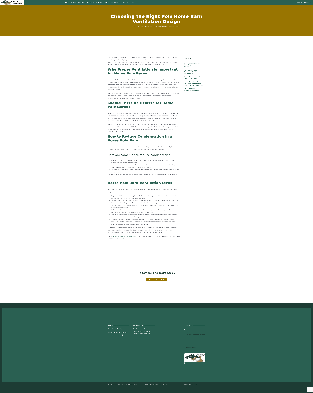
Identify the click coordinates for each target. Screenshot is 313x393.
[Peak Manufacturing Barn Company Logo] (194, 354)
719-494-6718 (306, 2)
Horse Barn (178, 26)
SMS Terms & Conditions (161, 384)
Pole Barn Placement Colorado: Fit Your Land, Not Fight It (194, 71)
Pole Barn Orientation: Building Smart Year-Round (193, 65)
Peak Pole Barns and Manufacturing (143, 26)
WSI (196, 384)
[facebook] (185, 363)
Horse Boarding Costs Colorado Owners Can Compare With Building (193, 83)
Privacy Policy (149, 384)
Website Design (188, 384)
